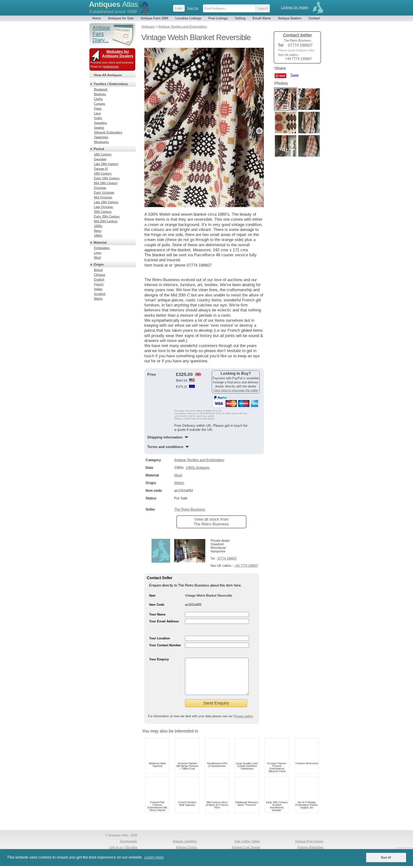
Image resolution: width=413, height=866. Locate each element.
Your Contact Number (165, 645)
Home (96, 18)
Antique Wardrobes (310, 847)
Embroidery (102, 248)
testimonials (111, 66)
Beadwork (101, 89)
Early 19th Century (107, 178)
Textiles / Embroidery (111, 84)
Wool (178, 475)
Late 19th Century (106, 202)
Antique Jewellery (185, 841)
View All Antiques (108, 75)
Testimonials (128, 841)
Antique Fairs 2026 (154, 18)
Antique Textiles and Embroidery (199, 460)
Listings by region (294, 7)
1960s (98, 235)
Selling (240, 18)
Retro (97, 231)
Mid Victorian (103, 197)
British (98, 270)
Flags (98, 108)
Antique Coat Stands (246, 847)
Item (152, 595)
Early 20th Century (107, 216)
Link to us (116, 847)
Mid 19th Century (106, 183)
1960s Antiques (198, 467)
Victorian (100, 188)
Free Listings (218, 18)
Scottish (99, 294)
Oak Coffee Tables (247, 841)
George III (101, 169)
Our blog (131, 847)
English (99, 279)
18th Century (103, 154)
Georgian (100, 159)
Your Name (157, 614)
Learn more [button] (154, 857)
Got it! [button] (386, 857)
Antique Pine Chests (309, 841)
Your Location (159, 638)
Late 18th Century (106, 164)
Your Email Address (164, 621)
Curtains (99, 104)
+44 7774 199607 (246, 565)
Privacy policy (243, 716)
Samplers (100, 123)
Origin (99, 264)
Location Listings (188, 18)
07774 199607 (227, 558)
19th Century (103, 173)
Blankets (100, 94)
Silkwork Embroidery (108, 132)
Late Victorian (103, 207)
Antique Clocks (186, 847)
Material (100, 242)
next (260, 131)
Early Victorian (104, 192)
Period (99, 149)
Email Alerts (262, 18)
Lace (97, 113)
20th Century (103, 212)
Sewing (99, 127)
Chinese (99, 275)
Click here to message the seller (235, 390)
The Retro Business (189, 509)
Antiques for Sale (121, 18)
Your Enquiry (159, 659)
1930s (98, 226)
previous (148, 131)
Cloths (98, 99)
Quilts (98, 118)
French (98, 284)
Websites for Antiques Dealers (117, 54)
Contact (314, 18)
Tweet (294, 75)
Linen (97, 253)
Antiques (113, 4)
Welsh (179, 483)
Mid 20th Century (106, 221)
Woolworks (101, 142)
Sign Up (192, 8)
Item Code (156, 604)
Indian (98, 289)
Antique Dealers (289, 18)
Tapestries (101, 137)
